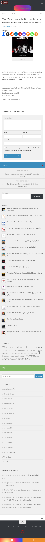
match (37, 356)
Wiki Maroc (7, 462)
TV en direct (7, 457)
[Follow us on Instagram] (42, 165)
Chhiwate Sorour (8, 394)
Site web (6, 140)
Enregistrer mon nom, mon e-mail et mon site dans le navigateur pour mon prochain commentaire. (22, 149)
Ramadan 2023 (8, 433)
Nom (6, 132)
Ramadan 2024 (8, 438)
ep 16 (5, 353)
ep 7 (16, 350)
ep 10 (24, 350)
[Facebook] (3, 34)
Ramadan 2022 (8, 428)
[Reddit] (12, 34)
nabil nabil (8, 27)
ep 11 (28, 350)
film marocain (6, 356)
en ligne (34, 347)
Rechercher (5, 193)
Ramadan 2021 (8, 423)
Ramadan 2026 (8, 447)
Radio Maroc (7, 418)
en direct (27, 347)
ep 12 (32, 350)
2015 (7, 347)
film (40, 353)
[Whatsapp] (32, 34)
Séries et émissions (9, 452)
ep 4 (7, 350)
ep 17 (8, 353)
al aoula (16, 347)
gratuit (17, 356)
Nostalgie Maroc (8, 413)
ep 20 (17, 353)
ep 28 (33, 353)
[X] (8, 34)
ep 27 (29, 353)
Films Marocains (8, 404)
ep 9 (21, 350)
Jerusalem (22, 356)
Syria (30, 359)
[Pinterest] (20, 34)
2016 (11, 347)
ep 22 (23, 353)
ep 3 (4, 350)
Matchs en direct (8, 408)
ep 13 (35, 350)
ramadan (6, 358)
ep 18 (11, 353)
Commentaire (8, 118)
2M (3, 347)
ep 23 (26, 353)
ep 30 (36, 353)
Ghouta (12, 356)
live (27, 356)
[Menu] (42, 2)
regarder (13, 359)
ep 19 (14, 353)
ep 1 (39, 347)
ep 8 (18, 350)
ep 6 (13, 350)
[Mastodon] (24, 34)
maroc (32, 356)
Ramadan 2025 (8, 442)
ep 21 (20, 353)
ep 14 (39, 350)
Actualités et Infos (8, 13)
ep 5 (10, 350)
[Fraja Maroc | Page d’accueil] (5, 2)
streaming (22, 359)
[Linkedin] (16, 34)
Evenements (7, 399)
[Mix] (28, 34)
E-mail (25, 132)
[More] (36, 34)
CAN (21, 347)
